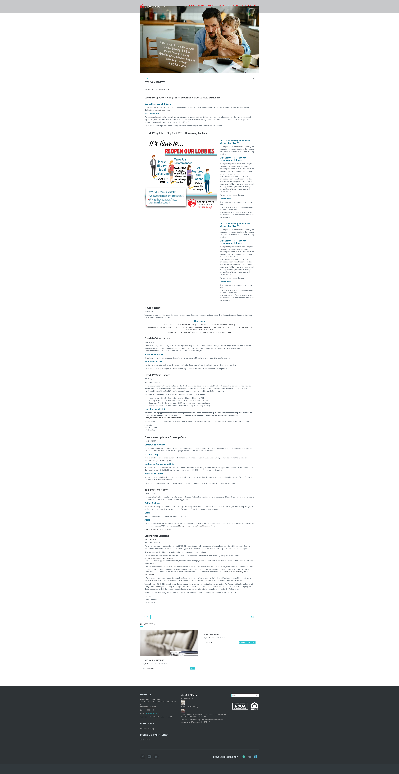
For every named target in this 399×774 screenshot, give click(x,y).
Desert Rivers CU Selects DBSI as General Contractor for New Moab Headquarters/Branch (203, 715)
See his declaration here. (160, 110)
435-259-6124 (150, 707)
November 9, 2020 (163, 90)
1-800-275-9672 (166, 717)
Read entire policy (147, 728)
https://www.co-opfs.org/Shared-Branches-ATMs (196, 526)
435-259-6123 (149, 710)
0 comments (149, 668)
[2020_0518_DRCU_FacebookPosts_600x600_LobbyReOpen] (181, 174)
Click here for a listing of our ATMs (158, 529)
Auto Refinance (211, 634)
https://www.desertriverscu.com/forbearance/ (163, 418)
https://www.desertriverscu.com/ (160, 558)
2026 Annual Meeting (153, 660)
